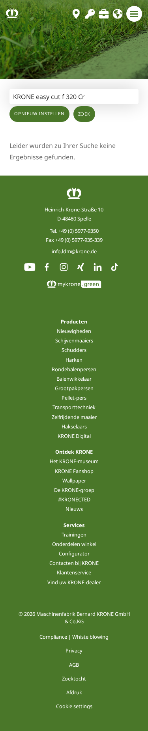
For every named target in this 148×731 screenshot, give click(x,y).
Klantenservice (74, 572)
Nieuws (74, 508)
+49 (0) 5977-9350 (78, 230)
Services (74, 525)
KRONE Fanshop (74, 471)
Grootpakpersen (74, 388)
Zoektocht (74, 678)
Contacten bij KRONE (74, 562)
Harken (74, 359)
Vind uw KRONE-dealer (74, 582)
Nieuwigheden (74, 331)
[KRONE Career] (104, 14)
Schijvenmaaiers (74, 340)
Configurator (74, 553)
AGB (74, 664)
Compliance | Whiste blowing (74, 636)
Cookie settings (74, 706)
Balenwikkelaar (74, 378)
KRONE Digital (74, 435)
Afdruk (74, 692)
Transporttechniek (74, 407)
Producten (74, 321)
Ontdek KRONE (74, 451)
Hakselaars (74, 426)
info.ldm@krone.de (74, 251)
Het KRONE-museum (74, 461)
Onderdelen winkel (74, 544)
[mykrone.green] (90, 14)
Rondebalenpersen (74, 369)
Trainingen (74, 534)
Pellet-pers (74, 397)
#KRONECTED (74, 499)
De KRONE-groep (74, 490)
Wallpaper (74, 480)
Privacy (74, 650)
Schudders (74, 349)
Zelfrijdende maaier (74, 417)
